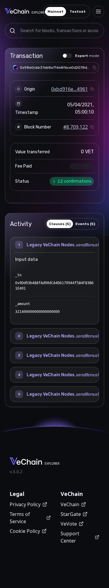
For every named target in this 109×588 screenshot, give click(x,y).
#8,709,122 (75, 127)
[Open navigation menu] (98, 11)
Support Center (70, 537)
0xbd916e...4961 (69, 89)
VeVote (69, 523)
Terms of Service (20, 518)
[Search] (12, 31)
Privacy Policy (25, 504)
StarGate (71, 514)
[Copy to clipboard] (94, 67)
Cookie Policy (25, 531)
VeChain (70, 504)
